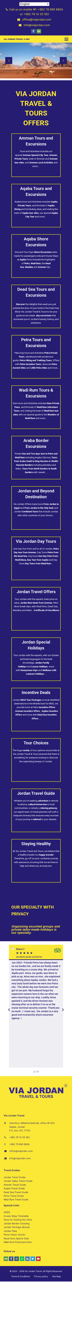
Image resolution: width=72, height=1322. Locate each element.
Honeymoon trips (29, 670)
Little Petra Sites (39, 368)
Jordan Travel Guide (15, 1177)
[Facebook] (33, 31)
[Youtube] (38, 1258)
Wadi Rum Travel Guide (16, 1199)
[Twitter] (33, 1258)
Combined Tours (30, 511)
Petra (44, 707)
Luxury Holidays (39, 666)
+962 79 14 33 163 (19, 1137)
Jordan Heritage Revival (17, 1227)
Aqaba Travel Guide (14, 1188)
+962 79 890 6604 (19, 1144)
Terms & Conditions (20, 1276)
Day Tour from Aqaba (37, 560)
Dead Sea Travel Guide (16, 1192)
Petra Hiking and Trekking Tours (36, 360)
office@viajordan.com (21, 1151)
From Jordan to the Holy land (38, 508)
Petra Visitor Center (14, 1234)
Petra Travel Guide (14, 1195)
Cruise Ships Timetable (16, 1216)
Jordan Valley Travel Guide (18, 1180)
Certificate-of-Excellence (46, 610)
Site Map (56, 1276)
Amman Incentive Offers (28, 711)
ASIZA (7, 1212)
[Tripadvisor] (39, 31)
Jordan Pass (10, 1231)
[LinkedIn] (27, 1258)
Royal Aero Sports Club (16, 1238)
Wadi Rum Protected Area (17, 1242)
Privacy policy (41, 1276)
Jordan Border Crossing (17, 1223)
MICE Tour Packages (30, 700)
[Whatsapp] (22, 1258)
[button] (66, 39)
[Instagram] (16, 1258)
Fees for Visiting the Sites (18, 1219)
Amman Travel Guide (15, 1184)
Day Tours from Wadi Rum (38, 563)
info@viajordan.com (20, 1158)
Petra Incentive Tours (30, 364)
